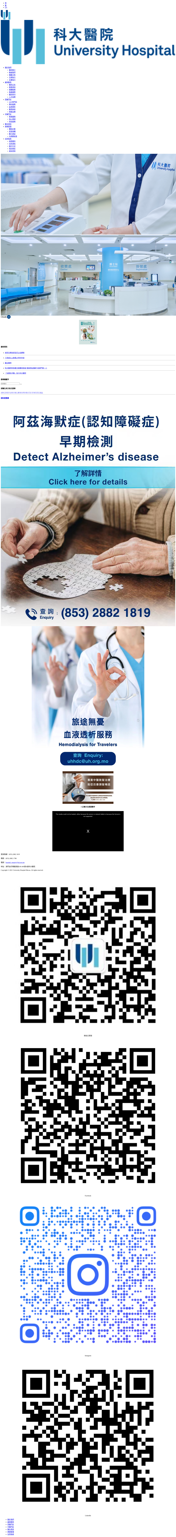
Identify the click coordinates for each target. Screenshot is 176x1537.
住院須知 (12, 144)
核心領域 (12, 119)
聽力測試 (12, 134)
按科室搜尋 (5, 398)
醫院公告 (12, 85)
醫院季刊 (12, 94)
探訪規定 (12, 148)
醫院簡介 (12, 70)
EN (6, 7)
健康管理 (8, 126)
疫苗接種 (12, 131)
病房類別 (12, 141)
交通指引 (12, 77)
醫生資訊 (8, 124)
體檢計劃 (12, 129)
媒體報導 (12, 90)
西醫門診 (8, 99)
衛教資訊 (12, 87)
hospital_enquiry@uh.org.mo (15, 862)
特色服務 (12, 121)
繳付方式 (12, 146)
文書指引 (12, 80)
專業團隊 (12, 117)
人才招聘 (12, 97)
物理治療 (12, 112)
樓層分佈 (12, 75)
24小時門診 (13, 102)
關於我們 (8, 67)
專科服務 (12, 104)
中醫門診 (8, 114)
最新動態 (8, 82)
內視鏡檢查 (13, 136)
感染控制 (12, 151)
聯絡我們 (12, 72)
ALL (41, 392)
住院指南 (8, 139)
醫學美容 (12, 109)
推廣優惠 (12, 92)
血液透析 (12, 107)
